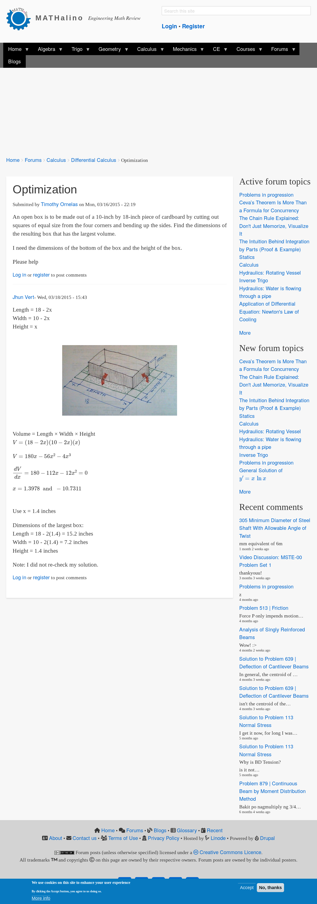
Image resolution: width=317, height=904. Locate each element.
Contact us (85, 837)
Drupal (267, 837)
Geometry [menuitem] (107, 50)
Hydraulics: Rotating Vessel (270, 272)
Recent (215, 830)
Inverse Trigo (253, 280)
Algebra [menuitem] (44, 50)
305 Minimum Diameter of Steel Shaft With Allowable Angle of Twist (274, 527)
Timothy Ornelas (59, 204)
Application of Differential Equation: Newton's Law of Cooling (269, 311)
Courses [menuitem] (243, 50)
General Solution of (261, 473)
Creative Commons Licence (229, 852)
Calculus (56, 159)
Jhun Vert (23, 296)
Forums (33, 159)
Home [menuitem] (12, 50)
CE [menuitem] (214, 50)
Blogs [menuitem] (14, 61)
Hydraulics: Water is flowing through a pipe (270, 292)
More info (41, 898)
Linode (218, 837)
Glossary (187, 830)
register (41, 274)
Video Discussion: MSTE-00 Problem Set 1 (270, 560)
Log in (19, 274)
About (55, 837)
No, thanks (270, 887)
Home (13, 159)
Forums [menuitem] (277, 50)
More (245, 332)
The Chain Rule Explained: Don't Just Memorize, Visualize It (273, 225)
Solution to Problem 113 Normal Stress (266, 721)
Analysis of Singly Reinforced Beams (272, 633)
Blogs (160, 830)
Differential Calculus (93, 159)
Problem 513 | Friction (263, 608)
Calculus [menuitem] (144, 50)
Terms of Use (123, 837)
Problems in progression (266, 194)
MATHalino (59, 18)
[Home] (20, 18)
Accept (247, 887)
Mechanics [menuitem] (182, 50)
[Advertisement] (154, 109)
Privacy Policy (163, 837)
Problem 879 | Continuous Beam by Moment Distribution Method (272, 791)
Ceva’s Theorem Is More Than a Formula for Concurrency (273, 206)
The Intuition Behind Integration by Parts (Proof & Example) (274, 245)
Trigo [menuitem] (74, 50)
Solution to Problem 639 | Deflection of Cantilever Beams (274, 662)
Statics (247, 256)
